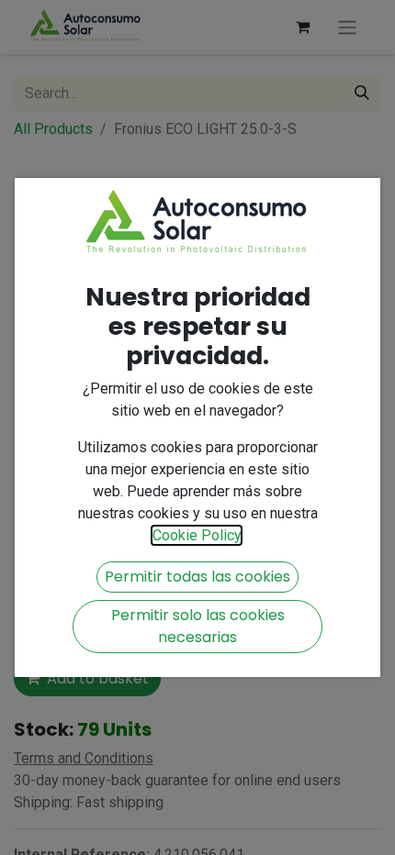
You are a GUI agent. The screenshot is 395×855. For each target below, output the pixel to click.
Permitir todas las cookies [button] (197, 576)
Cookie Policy (196, 535)
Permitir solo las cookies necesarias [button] (198, 626)
